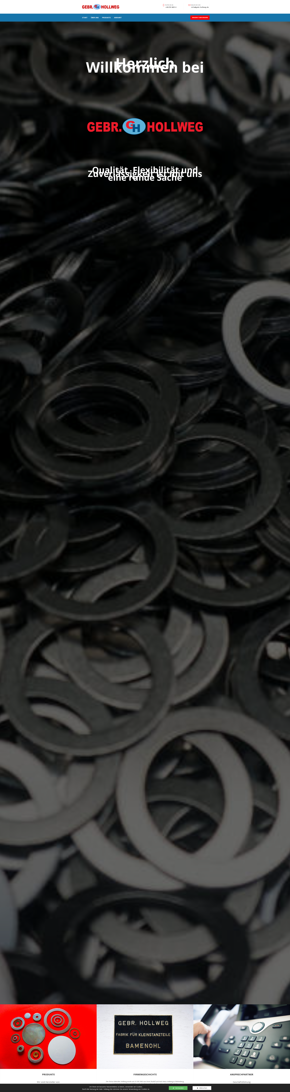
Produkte (106, 17)
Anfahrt (118, 17)
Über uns (95, 17)
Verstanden (179, 1088)
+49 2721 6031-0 (170, 7)
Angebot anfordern (200, 18)
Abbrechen (203, 1088)
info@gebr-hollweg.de (200, 7)
